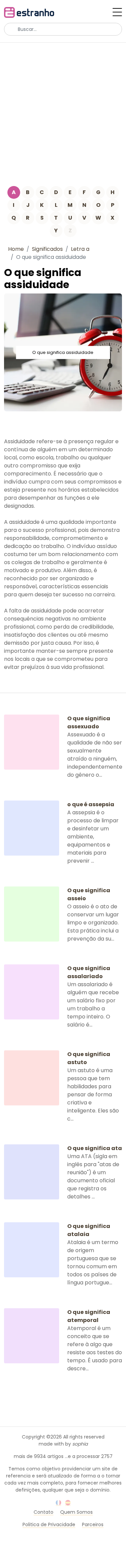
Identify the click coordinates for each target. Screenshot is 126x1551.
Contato (43, 1512)
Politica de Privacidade (49, 1524)
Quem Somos (76, 1512)
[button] (117, 12)
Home (16, 249)
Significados (47, 249)
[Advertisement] (63, 109)
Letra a (80, 249)
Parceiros (92, 1524)
